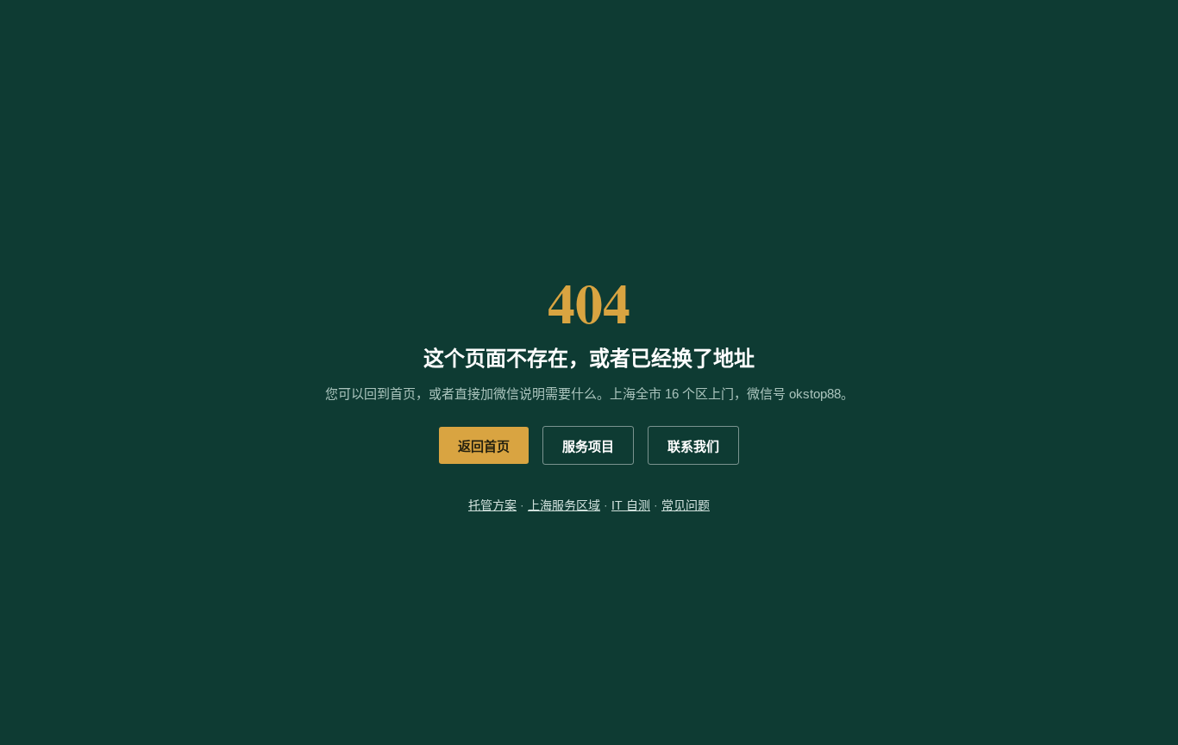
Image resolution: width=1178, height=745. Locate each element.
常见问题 (685, 505)
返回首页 (484, 446)
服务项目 (588, 446)
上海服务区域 (564, 505)
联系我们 (693, 446)
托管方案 (492, 505)
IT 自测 (630, 505)
